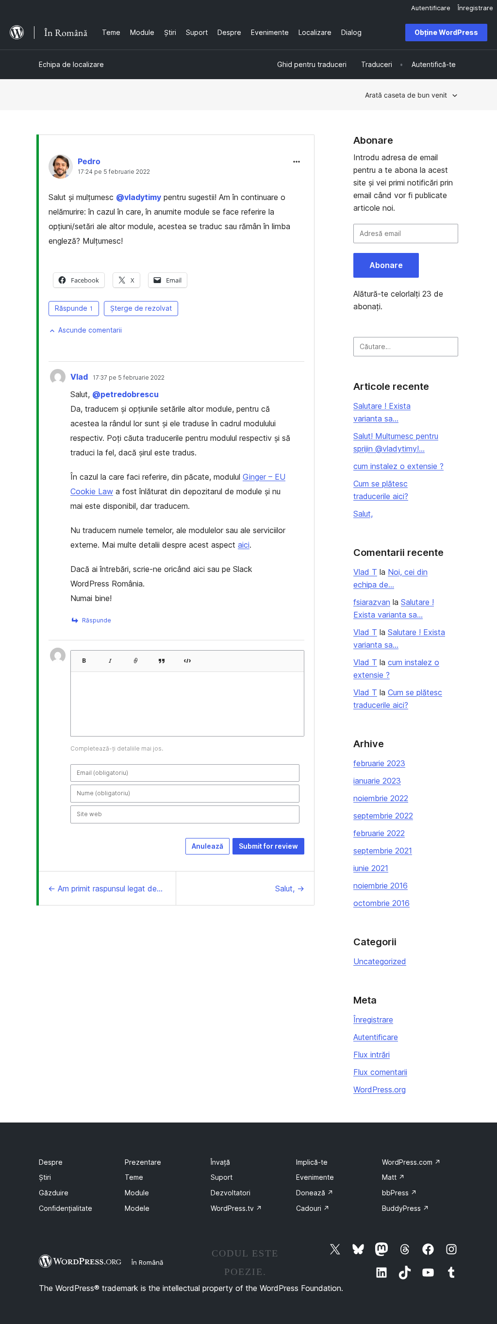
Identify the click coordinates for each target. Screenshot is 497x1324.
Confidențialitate (65, 1208)
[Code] (187, 658)
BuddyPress (405, 1208)
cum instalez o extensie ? (398, 466)
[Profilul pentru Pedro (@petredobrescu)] (61, 168)
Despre (51, 1162)
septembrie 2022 (383, 816)
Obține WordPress (446, 32)
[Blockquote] (161, 658)
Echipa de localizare (71, 64)
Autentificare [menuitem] (430, 8)
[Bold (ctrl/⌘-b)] (83, 658)
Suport (221, 1177)
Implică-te (312, 1162)
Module (137, 1193)
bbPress (399, 1193)
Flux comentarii (380, 1072)
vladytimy (138, 197)
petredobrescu (125, 394)
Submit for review (268, 846)
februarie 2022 (379, 833)
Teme (134, 1177)
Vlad (79, 377)
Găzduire (53, 1193)
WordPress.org (379, 1089)
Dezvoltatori (230, 1193)
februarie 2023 (379, 763)
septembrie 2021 (382, 850)
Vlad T (365, 572)
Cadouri (313, 1208)
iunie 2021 (370, 868)
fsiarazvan (371, 602)
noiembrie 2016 (380, 885)
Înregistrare (373, 1019)
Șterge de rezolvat (141, 308)
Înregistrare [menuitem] (475, 8)
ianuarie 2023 (377, 781)
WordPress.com (411, 1162)
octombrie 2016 (381, 903)
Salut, (363, 514)
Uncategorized (379, 961)
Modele (137, 1208)
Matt (393, 1177)
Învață (220, 1162)
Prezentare (143, 1162)
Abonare (386, 265)
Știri (45, 1177)
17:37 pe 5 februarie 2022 (129, 377)
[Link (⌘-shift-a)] (136, 658)
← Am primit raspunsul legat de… (105, 888)
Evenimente (315, 1177)
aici (243, 545)
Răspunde (74, 308)
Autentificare (375, 1037)
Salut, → (289, 888)
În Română (147, 1262)
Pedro (89, 161)
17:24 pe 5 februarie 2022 (114, 171)
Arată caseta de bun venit (406, 95)
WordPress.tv (236, 1208)
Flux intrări (371, 1054)
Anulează (207, 846)
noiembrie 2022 (380, 798)
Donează (314, 1193)
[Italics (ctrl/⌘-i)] (110, 658)
